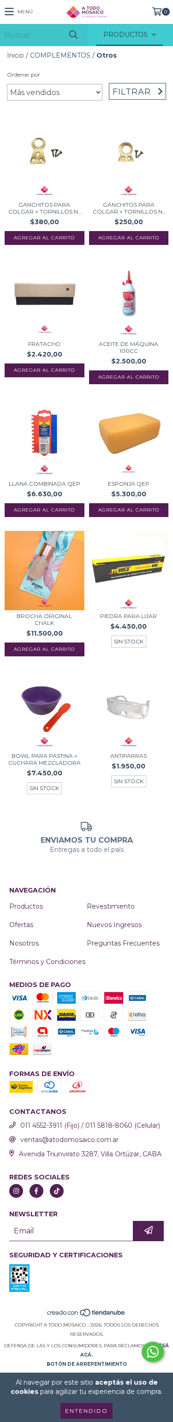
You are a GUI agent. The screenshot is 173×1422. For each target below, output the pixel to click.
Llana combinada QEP (44, 483)
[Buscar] (73, 34)
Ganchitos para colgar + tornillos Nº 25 (129, 208)
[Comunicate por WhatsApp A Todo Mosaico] (153, 1352)
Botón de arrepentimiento (87, 1364)
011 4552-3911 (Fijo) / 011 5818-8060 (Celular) (90, 1125)
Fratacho (44, 343)
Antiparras (128, 755)
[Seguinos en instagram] (16, 1191)
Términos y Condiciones (47, 962)
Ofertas (21, 925)
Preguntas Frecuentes (123, 943)
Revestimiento (111, 906)
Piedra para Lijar (128, 616)
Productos (26, 906)
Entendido (86, 1410)
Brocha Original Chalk (44, 619)
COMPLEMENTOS (60, 55)
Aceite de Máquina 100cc (128, 347)
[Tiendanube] (86, 1316)
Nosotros (24, 943)
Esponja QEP (128, 483)
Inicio (15, 55)
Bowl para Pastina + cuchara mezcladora (44, 759)
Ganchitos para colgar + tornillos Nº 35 (44, 208)
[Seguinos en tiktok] (57, 1191)
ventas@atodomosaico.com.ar (69, 1140)
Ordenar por (23, 74)
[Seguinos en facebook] (36, 1191)
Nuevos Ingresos (114, 925)
